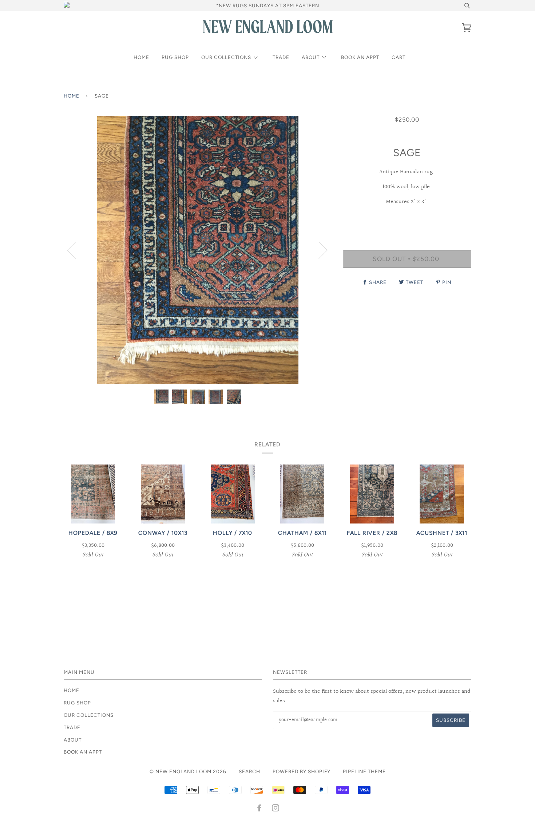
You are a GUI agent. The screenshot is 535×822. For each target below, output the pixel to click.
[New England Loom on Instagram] (276, 809)
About (311, 57)
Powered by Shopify (301, 771)
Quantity (407, 220)
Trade (281, 57)
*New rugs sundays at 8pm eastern (267, 5)
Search (249, 771)
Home (141, 57)
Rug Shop (175, 57)
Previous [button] (76, 250)
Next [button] (318, 250)
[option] (198, 250)
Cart (398, 57)
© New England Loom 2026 (188, 771)
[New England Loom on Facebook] (259, 809)
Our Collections (226, 57)
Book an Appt (360, 57)
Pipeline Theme (364, 771)
